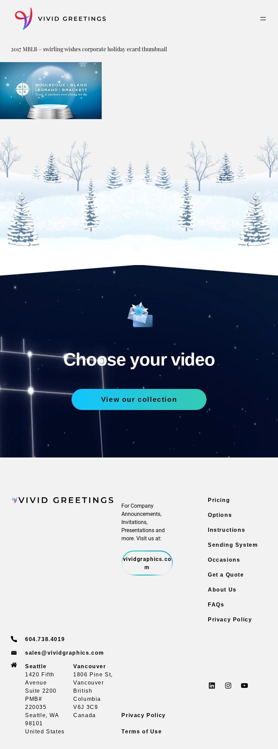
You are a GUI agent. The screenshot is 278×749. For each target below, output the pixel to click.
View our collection (139, 399)
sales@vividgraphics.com (64, 653)
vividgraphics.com (147, 562)
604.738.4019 (45, 639)
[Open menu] (263, 19)
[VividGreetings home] (58, 19)
